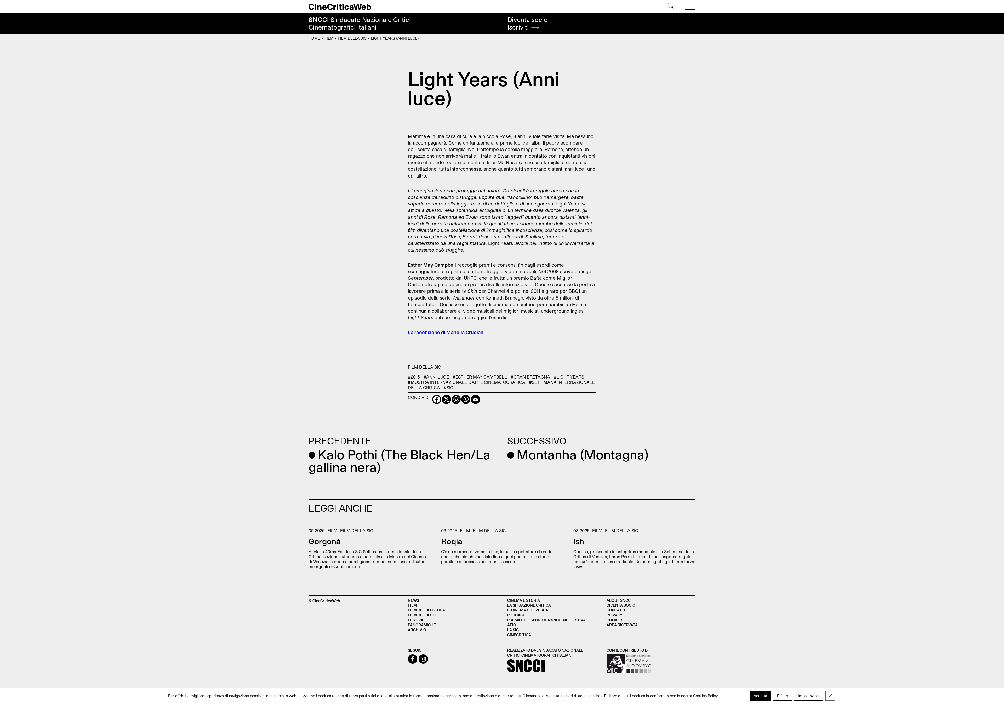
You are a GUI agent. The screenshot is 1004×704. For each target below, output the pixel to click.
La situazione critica (529, 605)
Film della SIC (352, 38)
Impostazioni (808, 696)
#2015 (414, 376)
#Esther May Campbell (480, 376)
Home (314, 38)
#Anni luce (436, 376)
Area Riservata (622, 625)
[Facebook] (436, 399)
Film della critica (426, 610)
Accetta (760, 696)
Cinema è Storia (523, 600)
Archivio (417, 630)
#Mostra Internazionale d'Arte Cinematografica (466, 381)
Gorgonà (325, 541)
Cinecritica (519, 635)
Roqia (451, 541)
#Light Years (569, 376)
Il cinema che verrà (527, 610)
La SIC (513, 630)
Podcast (516, 615)
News (413, 600)
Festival (416, 620)
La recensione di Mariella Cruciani (446, 332)
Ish (578, 541)
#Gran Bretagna (530, 376)
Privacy (614, 615)
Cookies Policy (705, 696)
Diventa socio (527, 23)
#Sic (448, 387)
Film (328, 38)
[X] (446, 399)
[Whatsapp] (465, 399)
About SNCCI (619, 600)
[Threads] (456, 399)
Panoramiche (422, 625)
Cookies (615, 620)
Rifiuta (782, 696)
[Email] (475, 399)
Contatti (616, 610)
